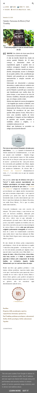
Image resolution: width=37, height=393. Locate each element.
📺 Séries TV (21, 7)
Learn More (15, 391)
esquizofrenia (7, 313)
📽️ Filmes (13, 7)
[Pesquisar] (33, 3)
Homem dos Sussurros (12, 171)
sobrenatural (30, 316)
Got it (26, 391)
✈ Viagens (6, 9)
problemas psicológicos (18, 316)
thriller (5, 319)
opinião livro (22, 313)
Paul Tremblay (7, 316)
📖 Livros (6, 7)
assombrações (17, 311)
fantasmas (15, 313)
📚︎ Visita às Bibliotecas (18, 9)
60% (10, 311)
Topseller (5, 321)
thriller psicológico (13, 319)
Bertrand (20, 301)
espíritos (23, 311)
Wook (16, 301)
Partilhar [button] (5, 308)
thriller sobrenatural (25, 319)
